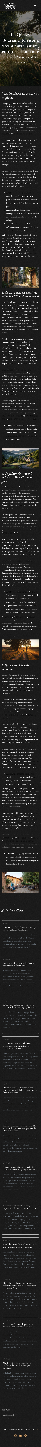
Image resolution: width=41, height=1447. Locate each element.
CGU (36, 1429)
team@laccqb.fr (8, 1415)
